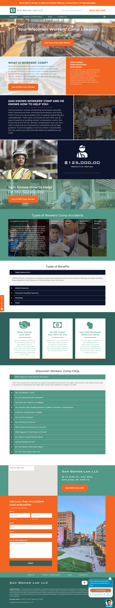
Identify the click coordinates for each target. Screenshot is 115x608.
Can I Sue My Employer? (24, 417)
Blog (50, 17)
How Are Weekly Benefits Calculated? (29, 397)
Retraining (19, 298)
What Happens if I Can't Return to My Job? (31, 432)
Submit (31, 563)
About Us (13, 17)
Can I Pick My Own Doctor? (25, 422)
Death (17, 303)
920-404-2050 (89, 3)
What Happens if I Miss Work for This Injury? (31, 377)
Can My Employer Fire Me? (25, 442)
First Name (13, 519)
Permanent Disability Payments (27, 293)
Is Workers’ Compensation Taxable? (28, 412)
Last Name (34, 519)
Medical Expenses (22, 288)
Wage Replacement (22, 272)
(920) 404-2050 (97, 10)
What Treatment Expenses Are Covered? (30, 427)
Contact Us (62, 17)
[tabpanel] (82, 158)
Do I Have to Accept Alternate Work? (29, 437)
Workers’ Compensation (32, 17)
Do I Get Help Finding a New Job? (27, 452)
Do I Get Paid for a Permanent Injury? (29, 447)
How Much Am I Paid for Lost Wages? (29, 402)
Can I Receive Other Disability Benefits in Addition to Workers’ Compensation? (44, 407)
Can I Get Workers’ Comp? (25, 392)
